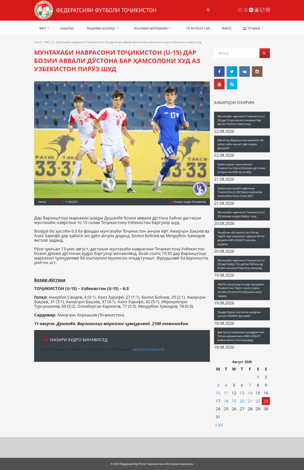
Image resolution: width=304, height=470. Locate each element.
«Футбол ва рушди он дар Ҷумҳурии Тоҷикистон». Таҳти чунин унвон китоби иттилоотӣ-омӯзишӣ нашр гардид (240, 290)
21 (250, 401)
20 (242, 401)
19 (234, 401)
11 (226, 393)
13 (242, 393)
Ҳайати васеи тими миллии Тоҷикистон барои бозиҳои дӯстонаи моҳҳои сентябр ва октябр (241, 168)
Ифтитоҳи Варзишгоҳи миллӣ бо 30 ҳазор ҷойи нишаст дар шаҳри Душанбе (240, 144)
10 (218, 393)
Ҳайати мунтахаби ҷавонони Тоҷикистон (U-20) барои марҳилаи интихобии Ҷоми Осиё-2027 (239, 192)
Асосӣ (38, 42)
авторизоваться (148, 349)
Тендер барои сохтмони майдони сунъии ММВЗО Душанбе (239, 314)
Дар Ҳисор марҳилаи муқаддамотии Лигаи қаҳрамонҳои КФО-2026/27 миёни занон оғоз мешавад (240, 336)
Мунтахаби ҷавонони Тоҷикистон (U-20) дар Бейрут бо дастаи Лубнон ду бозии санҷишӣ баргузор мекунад (241, 264)
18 (226, 401)
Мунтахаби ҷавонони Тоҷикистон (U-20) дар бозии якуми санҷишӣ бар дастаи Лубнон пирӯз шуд (241, 120)
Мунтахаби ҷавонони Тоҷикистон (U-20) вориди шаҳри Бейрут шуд (241, 214)
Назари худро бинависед (189, 202)
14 (250, 393)
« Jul (219, 424)
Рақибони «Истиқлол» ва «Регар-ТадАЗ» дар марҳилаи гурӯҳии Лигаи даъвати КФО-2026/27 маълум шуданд (241, 238)
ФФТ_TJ (48, 42)
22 (258, 401)
